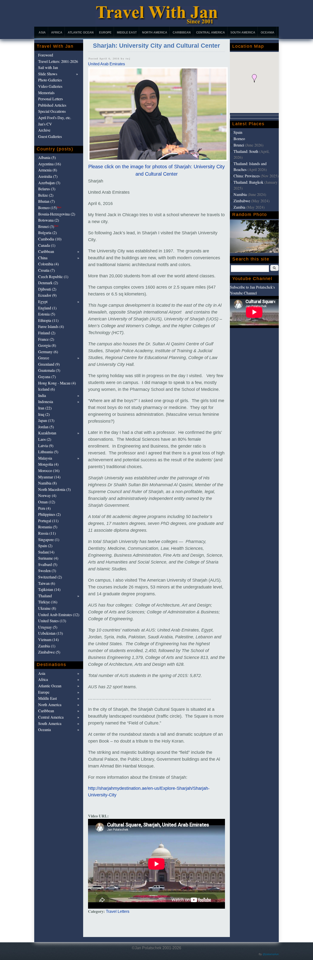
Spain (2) (45, 545)
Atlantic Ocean (81, 32)
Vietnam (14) (48, 639)
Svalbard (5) (47, 564)
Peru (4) (44, 508)
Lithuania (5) (48, 451)
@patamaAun (271, 954)
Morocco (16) (48, 470)
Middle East (127, 32)
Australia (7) (47, 176)
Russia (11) (47, 533)
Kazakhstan (47, 432)
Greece (43, 357)
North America (154, 32)
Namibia (240, 194)
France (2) (46, 339)
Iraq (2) (44, 414)
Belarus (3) (46, 188)
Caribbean (182, 32)
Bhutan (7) (46, 201)
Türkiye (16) (47, 601)
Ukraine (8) (47, 608)
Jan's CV (45, 123)
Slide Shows (47, 73)
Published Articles (52, 105)
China (42, 257)
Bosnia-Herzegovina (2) (56, 213)
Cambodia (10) (49, 238)
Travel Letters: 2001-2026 (58, 61)
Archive (44, 130)
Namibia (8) (47, 483)
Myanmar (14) (49, 476)
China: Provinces (247, 175)
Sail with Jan (48, 67)
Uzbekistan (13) (50, 633)
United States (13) (52, 620)
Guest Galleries (50, 136)
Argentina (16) (49, 163)
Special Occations (52, 111)
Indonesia (45, 401)
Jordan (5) (46, 426)
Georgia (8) (47, 345)
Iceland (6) (46, 389)
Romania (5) (47, 526)
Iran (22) (45, 407)
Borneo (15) (49, 207)
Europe (105, 32)
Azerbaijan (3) (49, 182)
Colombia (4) (48, 263)
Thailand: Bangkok (248, 182)
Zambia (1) (46, 645)
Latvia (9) (45, 445)
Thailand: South (246, 151)
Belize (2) (45, 195)
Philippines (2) (49, 514)
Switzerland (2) (50, 576)
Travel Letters (117, 911)
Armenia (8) (47, 169)
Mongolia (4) (48, 464)
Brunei (239, 144)
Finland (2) (46, 332)
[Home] (156, 23)
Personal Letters (50, 98)
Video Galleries (50, 86)
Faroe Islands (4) (51, 326)
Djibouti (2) (47, 289)
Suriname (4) (48, 558)
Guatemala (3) (49, 370)
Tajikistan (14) (49, 589)
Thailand (45, 595)
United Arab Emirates (106, 64)
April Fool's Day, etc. (54, 117)
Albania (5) (47, 157)
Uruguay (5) (47, 627)
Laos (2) (44, 439)
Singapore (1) (48, 539)
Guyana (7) (47, 376)
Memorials (46, 92)
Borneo (239, 138)
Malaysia (45, 458)
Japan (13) (46, 420)
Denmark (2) (48, 282)
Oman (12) (46, 501)
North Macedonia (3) (54, 489)
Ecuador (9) (47, 295)
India (42, 395)
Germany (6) (48, 351)
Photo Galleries (50, 79)
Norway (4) (47, 495)
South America (242, 32)
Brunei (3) (48, 226)
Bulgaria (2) (47, 232)
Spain (238, 132)
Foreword (45, 54)
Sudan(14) (46, 551)
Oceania (267, 32)
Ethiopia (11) (48, 320)
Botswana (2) (48, 220)
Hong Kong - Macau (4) (57, 382)
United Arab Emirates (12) (58, 614)
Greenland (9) (49, 364)
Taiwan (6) (46, 583)
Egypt (42, 301)
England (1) (47, 307)
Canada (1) (46, 245)
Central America (210, 32)
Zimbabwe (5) (49, 652)
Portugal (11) (48, 520)
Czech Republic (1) (53, 276)
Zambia (239, 207)
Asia (42, 32)
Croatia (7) (46, 270)
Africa (56, 32)
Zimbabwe (242, 200)
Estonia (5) (46, 313)
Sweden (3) (47, 570)
